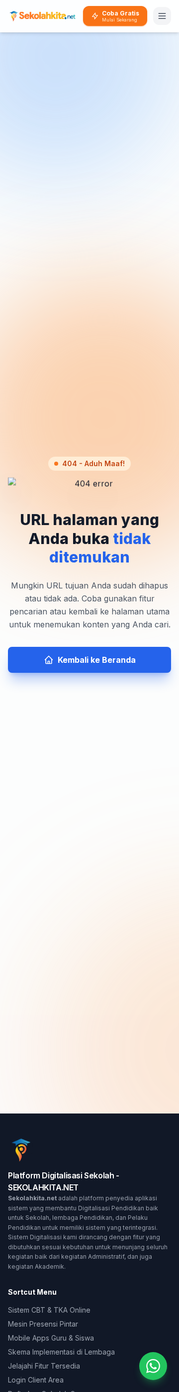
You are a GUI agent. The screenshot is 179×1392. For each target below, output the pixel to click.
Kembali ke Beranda (97, 660)
